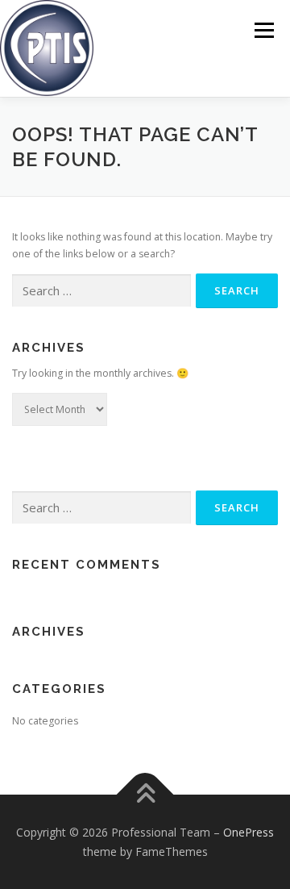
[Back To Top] (145, 795)
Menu (263, 30)
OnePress (248, 832)
